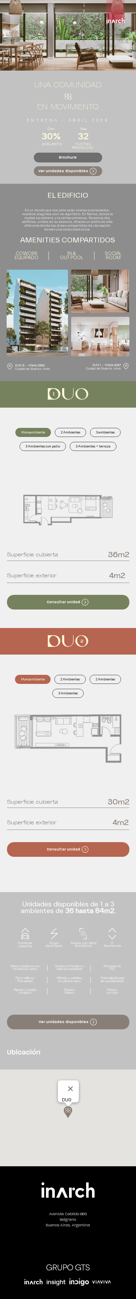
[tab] (33, 432)
